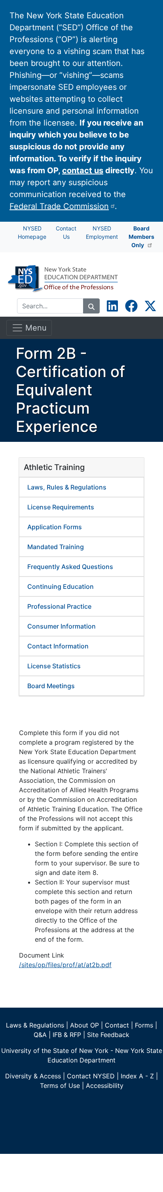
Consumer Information (61, 626)
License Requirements (60, 507)
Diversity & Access (33, 1076)
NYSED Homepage (32, 232)
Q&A (40, 1035)
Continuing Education (60, 586)
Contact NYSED (91, 1076)
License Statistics (54, 666)
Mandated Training (55, 547)
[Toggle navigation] (146, 280)
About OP (84, 1025)
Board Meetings (51, 686)
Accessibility (104, 1085)
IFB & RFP (67, 1035)
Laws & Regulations (35, 1025)
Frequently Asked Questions (70, 567)
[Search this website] (91, 305)
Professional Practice (59, 606)
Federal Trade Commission (59, 206)
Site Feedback (108, 1035)
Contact (117, 1025)
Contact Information (58, 646)
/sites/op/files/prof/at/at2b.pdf (65, 965)
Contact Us (66, 232)
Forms (144, 1025)
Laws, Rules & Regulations (66, 487)
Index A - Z (137, 1076)
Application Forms (54, 527)
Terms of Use (60, 1085)
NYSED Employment (102, 232)
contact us (82, 170)
